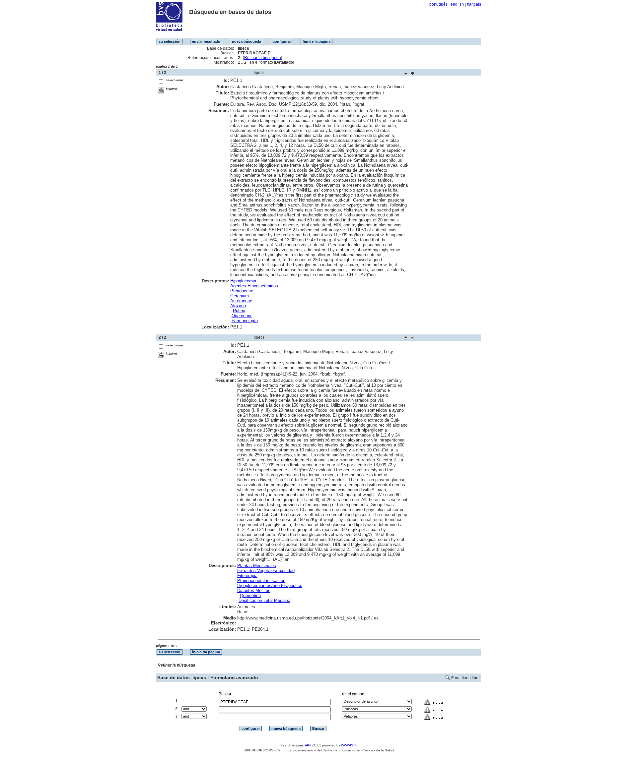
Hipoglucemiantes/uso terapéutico (269, 585)
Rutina (239, 310)
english (457, 4)
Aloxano (238, 305)
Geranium (239, 295)
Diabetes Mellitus (253, 590)
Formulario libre (465, 677)
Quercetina (242, 315)
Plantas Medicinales (256, 565)
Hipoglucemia (243, 280)
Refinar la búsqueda (262, 57)
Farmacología (245, 320)
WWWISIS (349, 745)
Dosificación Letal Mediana (264, 600)
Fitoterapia (247, 575)
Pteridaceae (241, 290)
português (438, 4)
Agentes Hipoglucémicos (254, 285)
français (474, 4)
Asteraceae (241, 300)
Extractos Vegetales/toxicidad (266, 570)
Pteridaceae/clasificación (261, 580)
